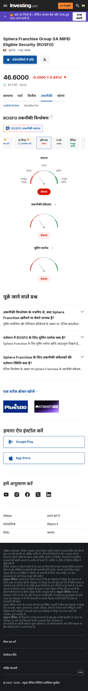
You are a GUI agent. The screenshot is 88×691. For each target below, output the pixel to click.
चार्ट (20, 96)
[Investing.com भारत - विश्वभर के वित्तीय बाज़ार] (24, 5)
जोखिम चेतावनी (10, 668)
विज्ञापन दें (52, 524)
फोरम (60, 96)
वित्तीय (32, 96)
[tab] (25, 143)
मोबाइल (7, 516)
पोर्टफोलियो (9, 524)
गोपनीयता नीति (9, 654)
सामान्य (8, 96)
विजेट (6, 532)
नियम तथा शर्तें (9, 641)
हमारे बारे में (53, 516)
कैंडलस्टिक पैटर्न (31, 105)
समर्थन (50, 532)
